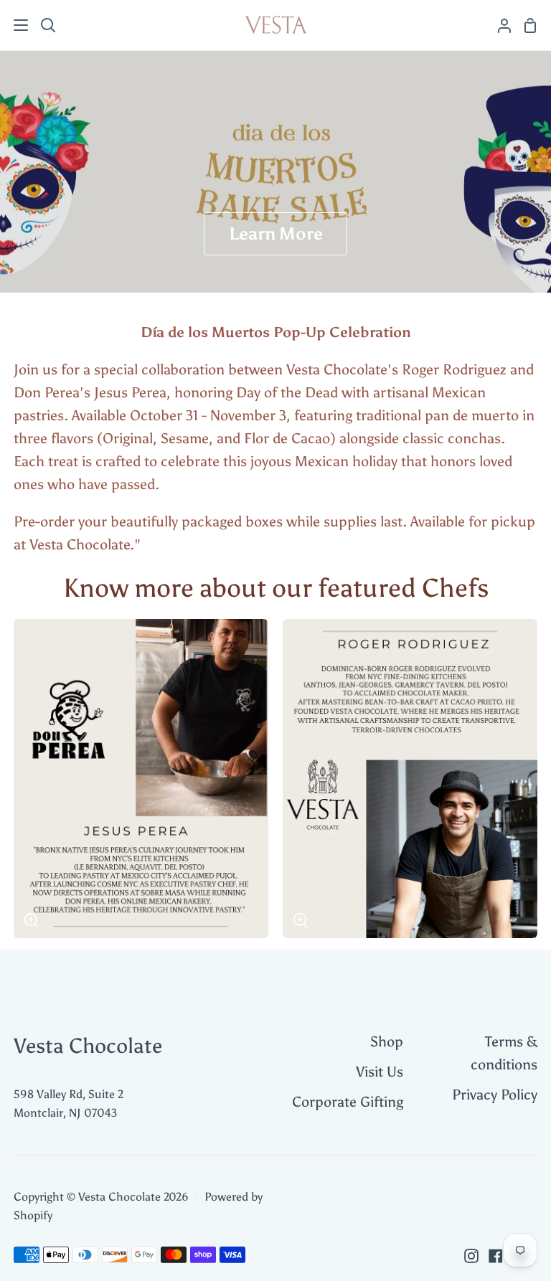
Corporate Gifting (347, 1101)
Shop (386, 1041)
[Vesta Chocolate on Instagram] (471, 1256)
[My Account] (499, 25)
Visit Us (379, 1071)
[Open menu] (14, 25)
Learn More (276, 233)
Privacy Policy (494, 1094)
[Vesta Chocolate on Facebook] (496, 1256)
